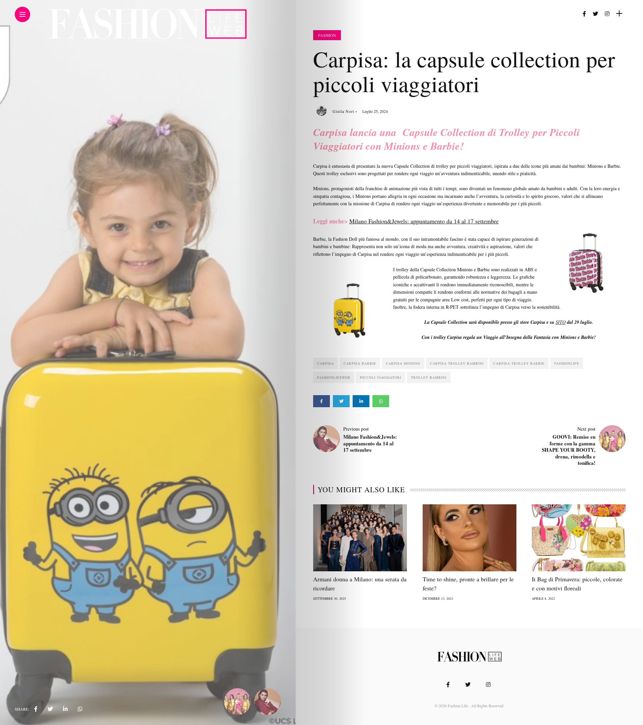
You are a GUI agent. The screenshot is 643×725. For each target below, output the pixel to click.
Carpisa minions (403, 363)
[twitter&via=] (50, 709)
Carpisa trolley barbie (519, 363)
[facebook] (36, 709)
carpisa (325, 363)
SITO (561, 322)
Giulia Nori (343, 111)
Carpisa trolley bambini (457, 363)
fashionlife (566, 363)
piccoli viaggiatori (380, 377)
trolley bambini (428, 377)
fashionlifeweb (333, 377)
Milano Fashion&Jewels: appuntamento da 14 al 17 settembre (424, 221)
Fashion (327, 35)
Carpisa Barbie (360, 363)
